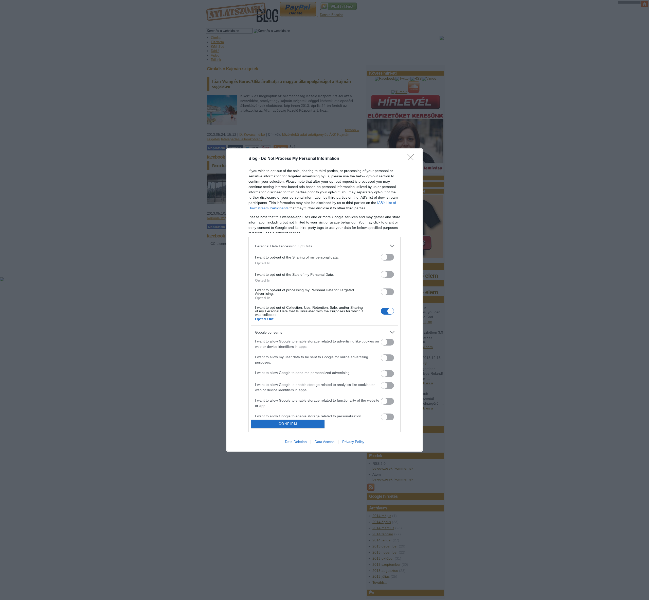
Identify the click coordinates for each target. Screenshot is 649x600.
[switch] (387, 257)
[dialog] (324, 300)
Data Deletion (296, 442)
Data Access (324, 442)
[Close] (412, 159)
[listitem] (324, 246)
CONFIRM (288, 424)
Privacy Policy (353, 442)
